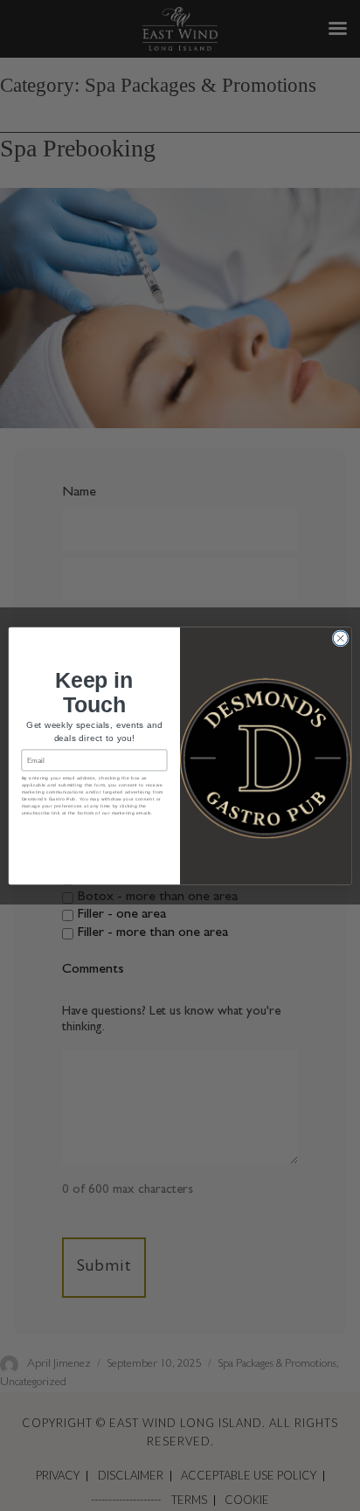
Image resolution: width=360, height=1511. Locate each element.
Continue (94, 832)
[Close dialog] (340, 637)
